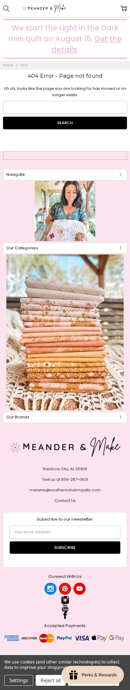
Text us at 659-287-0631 (65, 479)
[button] (65, 600)
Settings (18, 680)
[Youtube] (79, 589)
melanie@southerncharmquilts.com (65, 490)
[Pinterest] (65, 589)
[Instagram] (50, 589)
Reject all (51, 680)
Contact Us (65, 500)
